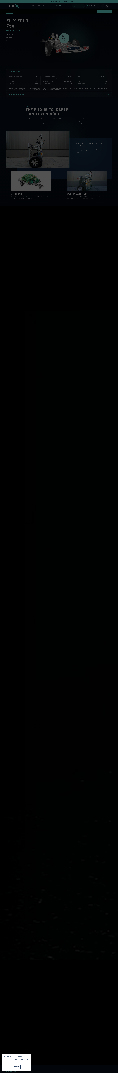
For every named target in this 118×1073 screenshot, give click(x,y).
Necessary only (16, 1067)
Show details (8, 1067)
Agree (25, 1067)
